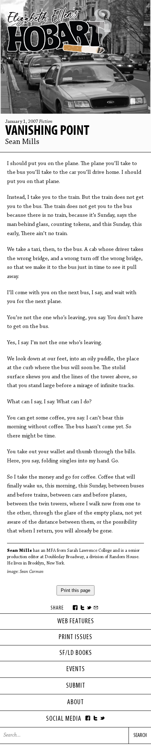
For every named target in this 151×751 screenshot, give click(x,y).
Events (75, 669)
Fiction (45, 121)
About (75, 702)
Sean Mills (22, 142)
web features (75, 621)
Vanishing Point (47, 131)
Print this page (75, 590)
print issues (75, 637)
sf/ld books (75, 653)
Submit (75, 685)
